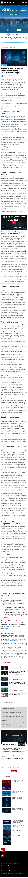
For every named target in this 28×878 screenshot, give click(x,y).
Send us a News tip (6, 865)
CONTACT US (4, 863)
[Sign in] (22, 2)
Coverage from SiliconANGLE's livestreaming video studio (14, 38)
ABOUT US (18, 861)
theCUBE (5, 870)
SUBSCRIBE (14, 771)
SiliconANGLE (15, 639)
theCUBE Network (22, 639)
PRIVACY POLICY (5, 861)
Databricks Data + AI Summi (13, 116)
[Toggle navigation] (26, 2)
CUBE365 (12, 640)
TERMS (12, 861)
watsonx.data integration (14, 457)
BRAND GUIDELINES (13, 863)
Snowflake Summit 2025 (7, 240)
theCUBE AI (16, 640)
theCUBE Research (5, 640)
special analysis (7, 103)
